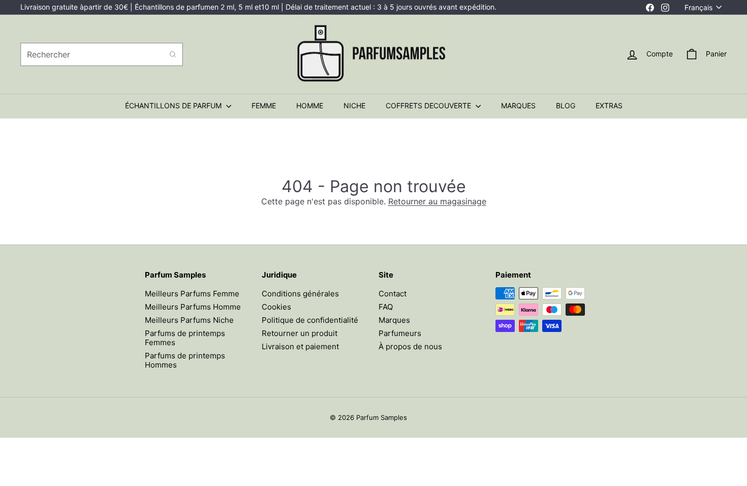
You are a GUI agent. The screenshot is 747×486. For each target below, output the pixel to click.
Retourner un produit (299, 333)
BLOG (565, 105)
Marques (394, 320)
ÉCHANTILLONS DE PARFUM (174, 105)
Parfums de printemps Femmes (185, 337)
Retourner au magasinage (437, 201)
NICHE (354, 105)
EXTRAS (609, 105)
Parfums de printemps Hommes (185, 360)
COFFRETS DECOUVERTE (429, 105)
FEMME (264, 105)
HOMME (309, 105)
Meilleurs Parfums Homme (193, 307)
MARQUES (518, 105)
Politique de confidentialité (310, 320)
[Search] (173, 54)
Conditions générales (300, 293)
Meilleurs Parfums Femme (192, 293)
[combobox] (101, 54)
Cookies (276, 307)
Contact (393, 293)
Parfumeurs (400, 333)
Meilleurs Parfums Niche (189, 320)
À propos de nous (410, 346)
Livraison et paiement (300, 346)
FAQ (386, 307)
